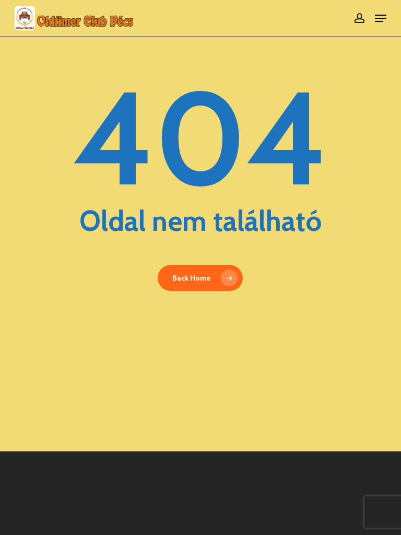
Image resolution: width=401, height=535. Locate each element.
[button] (380, 18)
